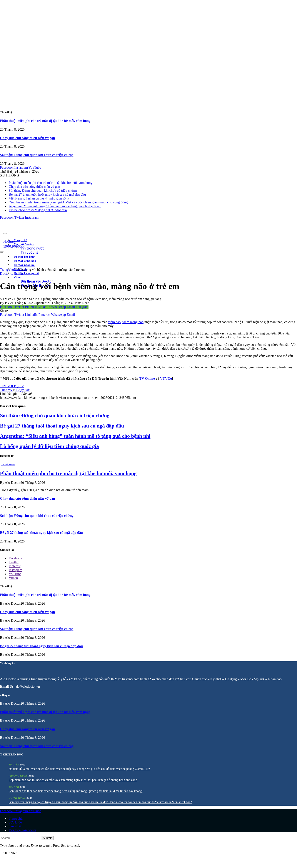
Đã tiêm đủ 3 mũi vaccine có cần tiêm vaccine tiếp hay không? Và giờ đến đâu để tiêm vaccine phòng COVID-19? (79, 768)
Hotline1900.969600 (13, 243)
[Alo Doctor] (60, 232)
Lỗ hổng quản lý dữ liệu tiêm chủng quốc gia (49, 446)
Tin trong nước (32, 248)
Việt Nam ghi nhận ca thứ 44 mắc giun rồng (39, 198)
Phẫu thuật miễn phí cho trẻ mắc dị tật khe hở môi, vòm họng (45, 121)
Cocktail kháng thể (26, 273)
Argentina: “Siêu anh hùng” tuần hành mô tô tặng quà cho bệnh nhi (55, 206)
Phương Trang (18, 775)
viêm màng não (132, 322)
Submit (47, 838)
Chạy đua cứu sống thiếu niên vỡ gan (27, 138)
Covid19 (15, 826)
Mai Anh (14, 786)
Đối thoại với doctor (22, 830)
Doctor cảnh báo (11, 273)
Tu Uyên (14, 764)
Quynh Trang (17, 798)
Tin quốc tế (29, 252)
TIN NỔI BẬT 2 (12, 386)
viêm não (114, 322)
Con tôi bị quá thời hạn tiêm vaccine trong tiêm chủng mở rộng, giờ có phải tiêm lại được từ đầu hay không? (76, 791)
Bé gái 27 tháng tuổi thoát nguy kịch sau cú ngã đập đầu (47, 194)
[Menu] (5, 233)
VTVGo (166, 378)
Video (18, 277)
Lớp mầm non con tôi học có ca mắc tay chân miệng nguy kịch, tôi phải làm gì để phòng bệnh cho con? (73, 780)
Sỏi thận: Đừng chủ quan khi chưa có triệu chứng (36, 155)
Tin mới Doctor (24, 244)
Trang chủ (20, 240)
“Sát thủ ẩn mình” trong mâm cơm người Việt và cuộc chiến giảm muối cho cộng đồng (68, 202)
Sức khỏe (15, 822)
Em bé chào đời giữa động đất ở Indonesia (38, 210)
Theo (15, 390)
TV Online (147, 378)
